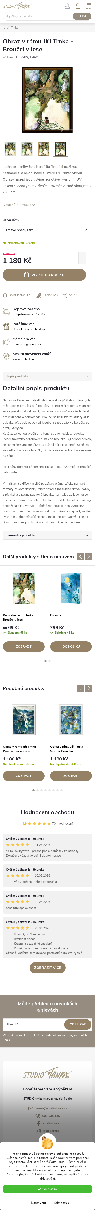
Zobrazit (24, 646)
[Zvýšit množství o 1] (82, 255)
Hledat (82, 16)
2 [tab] (49, 661)
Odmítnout (61, 1203)
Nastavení (38, 1203)
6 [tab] (53, 790)
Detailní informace (17, 204)
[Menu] (89, 6)
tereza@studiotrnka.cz (51, 1108)
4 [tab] (45, 790)
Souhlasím (49, 1189)
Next (88, 556)
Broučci (57, 166)
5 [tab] (49, 790)
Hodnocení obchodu (47, 812)
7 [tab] (57, 790)
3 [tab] (41, 790)
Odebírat (78, 1024)
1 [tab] (45, 661)
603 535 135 (51, 1116)
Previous (80, 556)
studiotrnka (51, 1123)
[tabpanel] (24, 610)
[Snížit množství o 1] (82, 261)
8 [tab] (61, 790)
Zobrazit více (47, 967)
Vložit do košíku (48, 274)
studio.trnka (51, 1131)
